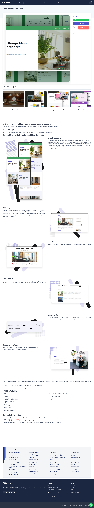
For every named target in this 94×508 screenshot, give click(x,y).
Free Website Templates (53, 487)
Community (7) (53, 474)
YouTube (14, 492)
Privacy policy (73, 490)
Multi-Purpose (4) (12, 459)
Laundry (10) (32, 473)
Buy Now (81, 23)
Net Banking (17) (32, 464)
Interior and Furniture (76, 8)
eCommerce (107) (54, 471)
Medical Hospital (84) (34, 471)
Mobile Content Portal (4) (34, 467)
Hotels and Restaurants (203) (56, 455)
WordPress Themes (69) (14, 461)
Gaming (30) (53, 459)
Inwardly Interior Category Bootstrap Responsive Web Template (13, 110)
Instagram (9, 492)
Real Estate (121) (32, 461)
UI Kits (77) (31, 454)
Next (91, 102)
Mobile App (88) (32, 469)
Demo (81, 32)
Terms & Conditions (75, 492)
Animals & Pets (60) (75, 462)
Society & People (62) (34, 459)
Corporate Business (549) (55, 473)
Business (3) (73, 454)
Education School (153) (55, 469)
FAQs (72, 489)
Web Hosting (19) (12, 469)
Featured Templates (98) (14, 462)
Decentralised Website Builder (54, 489)
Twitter (4, 492)
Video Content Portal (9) (14, 472)
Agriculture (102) (12, 464)
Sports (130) (32, 457)
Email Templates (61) (54, 467)
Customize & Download (82, 20)
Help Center (73, 485)
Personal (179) (74, 469)
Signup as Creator (52, 496)
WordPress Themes (42, 2)
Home (69, 8)
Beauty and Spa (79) (75, 457)
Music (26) (31, 466)
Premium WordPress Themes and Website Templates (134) (17, 467)
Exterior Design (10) (54, 464)
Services (27, 2)
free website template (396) (14, 457)
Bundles (34, 2)
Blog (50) (73, 455)
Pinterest (11, 492)
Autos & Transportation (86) (77, 461)
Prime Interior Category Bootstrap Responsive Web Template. (80, 110)
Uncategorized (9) (75, 471)
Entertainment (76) (54, 466)
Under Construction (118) (34, 452)
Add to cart (84, 27)
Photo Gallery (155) (33, 462)
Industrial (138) (53, 452)
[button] (83, 2)
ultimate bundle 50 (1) (13, 454)
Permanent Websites (55, 2)
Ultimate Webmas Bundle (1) (14, 452)
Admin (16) (73, 464)
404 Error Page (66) (75, 466)
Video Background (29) (14, 474)
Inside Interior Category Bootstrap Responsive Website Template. (57, 110)
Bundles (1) (11, 455)
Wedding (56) (74, 467)
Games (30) (52, 461)
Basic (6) (73, 459)
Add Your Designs (52, 495)
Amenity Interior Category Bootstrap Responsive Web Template (35, 110)
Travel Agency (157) (33, 455)
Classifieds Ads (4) (75, 452)
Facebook (6, 492)
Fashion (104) (53, 462)
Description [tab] (7, 119)
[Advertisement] (47, 435)
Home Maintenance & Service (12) (57, 457)
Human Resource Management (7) (57, 454)
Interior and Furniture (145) (35, 474)
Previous (2, 102)
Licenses (72, 487)
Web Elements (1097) (13, 471)
